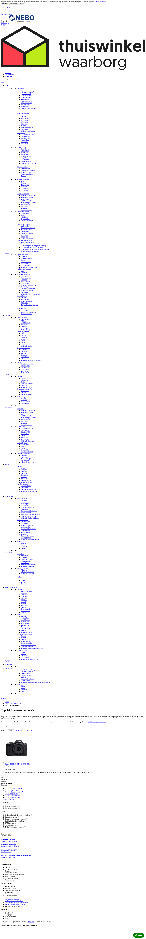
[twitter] (2, 860)
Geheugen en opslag (23, 113)
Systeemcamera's (26, 94)
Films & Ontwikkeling (24, 224)
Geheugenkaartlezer (27, 127)
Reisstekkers (25, 188)
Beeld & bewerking (11, 587)
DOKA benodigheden (28, 238)
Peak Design (25, 403)
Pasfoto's (7, 661)
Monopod (24, 469)
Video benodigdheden (23, 274)
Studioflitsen (25, 500)
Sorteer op (4, 730)
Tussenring (24, 351)
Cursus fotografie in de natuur (30, 251)
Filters (19, 362)
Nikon (23, 342)
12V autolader (25, 629)
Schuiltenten (24, 217)
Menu (2, 82)
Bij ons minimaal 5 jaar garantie (15, 904)
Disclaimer (31, 922)
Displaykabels (25, 627)
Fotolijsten (24, 455)
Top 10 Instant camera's (12, 797)
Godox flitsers (25, 160)
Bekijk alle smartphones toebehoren (32, 648)
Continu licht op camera (28, 163)
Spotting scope (25, 561)
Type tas (19, 376)
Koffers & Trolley (26, 394)
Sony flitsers (24, 158)
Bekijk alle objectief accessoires (31, 360)
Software (23, 612)
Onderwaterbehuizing (27, 220)
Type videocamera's (23, 255)
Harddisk (23, 126)
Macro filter (24, 142)
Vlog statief (24, 478)
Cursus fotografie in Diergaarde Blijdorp (33, 246)
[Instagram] (3, 860)
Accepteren (13, 3)
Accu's (23, 181)
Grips (22, 414)
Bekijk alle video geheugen (29, 305)
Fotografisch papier (27, 233)
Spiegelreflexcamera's (27, 92)
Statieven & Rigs (26, 480)
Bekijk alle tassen (26, 387)
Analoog (23, 677)
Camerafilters (21, 133)
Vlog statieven (25, 281)
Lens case (24, 385)
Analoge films (25, 226)
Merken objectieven (23, 332)
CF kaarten (24, 122)
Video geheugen (22, 296)
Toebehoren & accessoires (29, 489)
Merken (19, 396)
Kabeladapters (25, 641)
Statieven (8, 464)
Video (7, 253)
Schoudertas (24, 380)
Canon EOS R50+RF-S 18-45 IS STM (17, 764)
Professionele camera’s (28, 258)
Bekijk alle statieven (27, 482)
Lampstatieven (25, 521)
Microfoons (24, 206)
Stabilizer (24, 477)
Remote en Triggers (27, 172)
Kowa (23, 584)
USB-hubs (24, 600)
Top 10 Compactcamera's (13, 795)
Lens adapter (25, 357)
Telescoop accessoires (27, 572)
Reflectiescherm (26, 512)
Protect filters (25, 140)
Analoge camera (26, 99)
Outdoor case (25, 391)
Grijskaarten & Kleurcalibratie (30, 514)
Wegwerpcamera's (26, 101)
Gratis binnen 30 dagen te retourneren (16, 902)
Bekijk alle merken (26, 346)
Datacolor (24, 547)
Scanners (23, 654)
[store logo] (21, 21)
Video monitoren (26, 278)
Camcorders (24, 256)
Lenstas (23, 358)
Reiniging (24, 208)
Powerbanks (24, 190)
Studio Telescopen (22, 568)
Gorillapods (24, 475)
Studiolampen (25, 502)
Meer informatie (101, 1)
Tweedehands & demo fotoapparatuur (28, 670)
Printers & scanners (23, 650)
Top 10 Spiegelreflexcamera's (14, 792)
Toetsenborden (25, 611)
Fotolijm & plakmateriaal (28, 462)
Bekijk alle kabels (26, 632)
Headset (23, 603)
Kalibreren (24, 596)
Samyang (24, 335)
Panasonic (24, 272)
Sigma (23, 339)
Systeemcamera (25, 673)
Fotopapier (24, 655)
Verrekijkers (8, 552)
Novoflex (24, 548)
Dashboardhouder (26, 643)
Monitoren (24, 593)
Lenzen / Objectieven (27, 679)
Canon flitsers (25, 149)
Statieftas (23, 392)
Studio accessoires (22, 520)
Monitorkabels (25, 621)
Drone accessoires (26, 314)
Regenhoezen (25, 213)
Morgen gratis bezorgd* (12, 899)
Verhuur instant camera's (28, 108)
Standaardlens (25, 319)
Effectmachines (25, 530)
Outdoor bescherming (23, 212)
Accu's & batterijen (23, 179)
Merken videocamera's (24, 269)
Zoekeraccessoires (26, 210)
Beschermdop (25, 143)
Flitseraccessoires (22, 167)
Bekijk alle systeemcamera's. (97, 722)
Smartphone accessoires (28, 645)
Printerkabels (25, 618)
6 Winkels (8, 73)
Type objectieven (22, 317)
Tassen (7, 375)
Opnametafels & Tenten (28, 529)
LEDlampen (24, 505)
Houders (23, 636)
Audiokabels (25, 625)
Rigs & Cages (25, 287)
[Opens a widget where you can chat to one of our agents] (138, 935)
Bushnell (23, 582)
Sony (22, 271)
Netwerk (23, 602)
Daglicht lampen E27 (27, 507)
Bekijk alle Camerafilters (28, 441)
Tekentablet (24, 595)
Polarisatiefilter (25, 136)
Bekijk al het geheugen (28, 131)
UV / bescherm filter (27, 134)
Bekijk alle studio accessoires (30, 539)
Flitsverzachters (25, 169)
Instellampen (25, 504)
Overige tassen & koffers (24, 389)
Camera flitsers (25, 681)
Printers (23, 652)
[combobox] (10, 80)
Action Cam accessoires (28, 195)
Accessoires (8, 407)
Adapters (23, 630)
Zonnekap (24, 355)
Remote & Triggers (27, 525)
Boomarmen (24, 534)
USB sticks (24, 129)
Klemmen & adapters (27, 536)
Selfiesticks (24, 292)
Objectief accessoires (23, 348)
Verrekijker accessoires (28, 564)
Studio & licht (9, 496)
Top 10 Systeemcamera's (12, 790)
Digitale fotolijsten (26, 459)
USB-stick (24, 598)
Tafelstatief (24, 473)
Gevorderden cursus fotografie (30, 244)
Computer (20, 589)
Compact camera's (26, 95)
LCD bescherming (26, 201)
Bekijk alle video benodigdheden (31, 294)
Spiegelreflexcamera (27, 672)
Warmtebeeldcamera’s (27, 559)
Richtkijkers (24, 557)
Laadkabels (24, 616)
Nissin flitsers (25, 154)
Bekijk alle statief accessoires (30, 491)
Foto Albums (25, 457)
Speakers (23, 607)
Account (7, 7)
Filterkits (23, 435)
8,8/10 (21, 906)
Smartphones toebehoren (24, 634)
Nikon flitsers (25, 151)
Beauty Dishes (25, 532)
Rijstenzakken (25, 219)
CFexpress (24, 124)
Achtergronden (25, 527)
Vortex (23, 580)
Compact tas (24, 378)
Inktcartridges (25, 657)
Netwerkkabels (25, 620)
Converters (24, 349)
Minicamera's (25, 106)
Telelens (23, 321)
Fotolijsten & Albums (23, 453)
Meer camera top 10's (11, 799)
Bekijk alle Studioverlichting (30, 518)
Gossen (23, 545)
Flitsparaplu (24, 509)
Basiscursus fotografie (27, 242)
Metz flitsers (24, 152)
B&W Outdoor (25, 401)
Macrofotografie (26, 204)
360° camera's (25, 263)
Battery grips (25, 185)
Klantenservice (9, 74)
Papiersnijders (25, 461)
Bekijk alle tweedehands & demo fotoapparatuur (36, 682)
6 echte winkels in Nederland (14, 901)
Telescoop (24, 570)
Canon (23, 344)
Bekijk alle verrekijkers (28, 566)
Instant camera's (26, 97)
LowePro (24, 398)
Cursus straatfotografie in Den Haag (32, 247)
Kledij (23, 215)
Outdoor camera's (26, 103)
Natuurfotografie (22, 443)
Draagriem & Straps (27, 383)
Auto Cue (24, 280)
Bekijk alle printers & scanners (30, 659)
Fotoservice (8, 76)
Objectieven (8, 315)
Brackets (23, 176)
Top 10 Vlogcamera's (11, 794)
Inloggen (7, 9)
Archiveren (24, 235)
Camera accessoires (23, 194)
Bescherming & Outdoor (28, 203)
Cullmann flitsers (26, 156)
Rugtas (23, 382)
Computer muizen (26, 609)
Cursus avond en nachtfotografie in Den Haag (35, 249)
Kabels (19, 614)
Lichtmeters (24, 523)
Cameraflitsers (21, 147)
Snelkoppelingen (26, 486)
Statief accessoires (22, 484)
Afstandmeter (25, 563)
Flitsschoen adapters (27, 174)
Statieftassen (24, 487)
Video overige (21, 308)
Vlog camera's (25, 104)
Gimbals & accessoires (28, 289)
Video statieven (25, 283)
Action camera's (26, 262)
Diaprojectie (24, 237)
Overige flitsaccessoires (28, 170)
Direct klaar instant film (28, 228)
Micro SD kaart (25, 118)
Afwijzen (21, 3)
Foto (6, 85)
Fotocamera (20, 88)
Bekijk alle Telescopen (28, 573)
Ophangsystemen (26, 538)
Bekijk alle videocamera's (29, 267)
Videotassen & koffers (28, 290)
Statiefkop (24, 471)
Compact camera (26, 675)
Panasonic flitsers (26, 161)
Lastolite (23, 543)
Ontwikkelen (25, 231)
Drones (23, 260)
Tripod (23, 468)
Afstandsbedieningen (27, 197)
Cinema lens (24, 310)
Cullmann (24, 400)
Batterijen (24, 186)
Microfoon (24, 605)
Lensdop (23, 353)
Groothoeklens (25, 323)
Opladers (23, 183)
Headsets (23, 638)
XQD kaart (24, 120)
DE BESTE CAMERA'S (13, 703)
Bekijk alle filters (26, 373)
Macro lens (24, 324)
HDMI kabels (25, 623)
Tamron (23, 340)
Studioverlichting (22, 498)
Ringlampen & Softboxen (29, 511)
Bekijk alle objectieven (28, 330)
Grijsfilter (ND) (25, 138)
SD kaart (23, 117)
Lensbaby (24, 326)
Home (7, 702)
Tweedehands (9, 668)
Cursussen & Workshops (24, 240)
